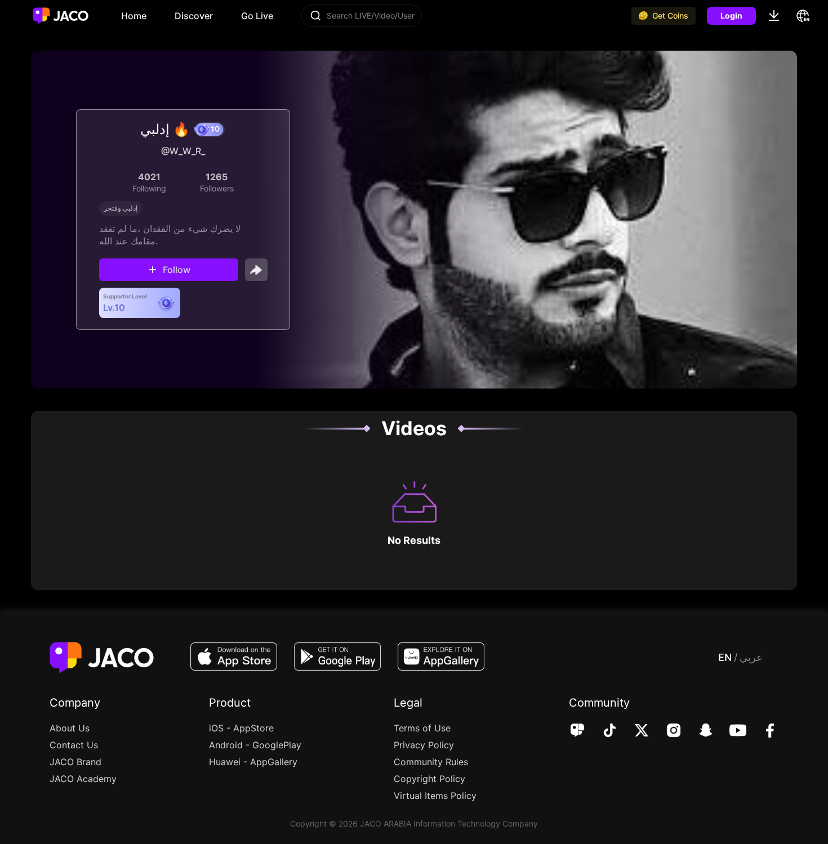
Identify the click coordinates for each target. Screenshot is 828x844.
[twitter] (634, 731)
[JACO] (577, 731)
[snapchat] (698, 731)
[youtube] (730, 731)
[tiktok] (602, 731)
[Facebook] (762, 731)
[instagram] (666, 731)
